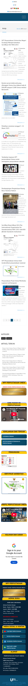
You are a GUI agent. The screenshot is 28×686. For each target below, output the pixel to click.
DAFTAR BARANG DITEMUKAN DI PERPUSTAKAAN (11, 442)
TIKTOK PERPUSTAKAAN (13, 636)
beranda (19, 28)
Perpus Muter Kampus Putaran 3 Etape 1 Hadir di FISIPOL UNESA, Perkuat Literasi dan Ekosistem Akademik (14, 349)
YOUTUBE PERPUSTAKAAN (14, 631)
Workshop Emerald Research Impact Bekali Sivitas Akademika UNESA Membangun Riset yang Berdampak (14, 375)
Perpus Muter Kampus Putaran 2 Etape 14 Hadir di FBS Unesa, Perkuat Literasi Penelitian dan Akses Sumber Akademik (13, 356)
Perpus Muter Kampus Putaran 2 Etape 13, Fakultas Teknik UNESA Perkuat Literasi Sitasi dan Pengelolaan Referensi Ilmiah (14, 362)
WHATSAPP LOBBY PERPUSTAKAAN (12, 647)
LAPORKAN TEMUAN (8, 436)
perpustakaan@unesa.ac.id (15, 11)
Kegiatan (9, 338)
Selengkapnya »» (21, 79)
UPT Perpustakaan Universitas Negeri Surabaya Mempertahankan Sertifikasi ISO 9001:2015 (14, 42)
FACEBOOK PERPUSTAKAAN (14, 641)
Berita (3, 338)
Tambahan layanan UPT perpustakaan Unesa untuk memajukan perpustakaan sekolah (13, 159)
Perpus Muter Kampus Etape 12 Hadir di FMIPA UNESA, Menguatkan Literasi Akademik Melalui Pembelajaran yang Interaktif (13, 369)
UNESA (15, 1)
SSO (15, 5)
